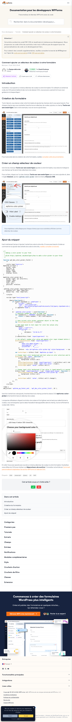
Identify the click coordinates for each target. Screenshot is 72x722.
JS (30, 475)
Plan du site (6, 700)
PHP (35, 475)
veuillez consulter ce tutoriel (49, 247)
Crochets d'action (12, 567)
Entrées (7, 547)
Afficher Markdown (44, 76)
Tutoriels (18, 32)
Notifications (9, 552)
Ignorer (68, 36)
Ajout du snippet (10, 513)
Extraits (7, 537)
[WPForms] (7, 2)
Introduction (8, 501)
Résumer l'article (10, 76)
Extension (8, 582)
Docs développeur (7, 32)
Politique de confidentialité (11, 697)
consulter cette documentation (52, 157)
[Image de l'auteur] (4, 70)
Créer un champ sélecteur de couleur (17, 509)
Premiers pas (9, 527)
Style (6, 562)
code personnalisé (20, 53)
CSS (10, 475)
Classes (7, 577)
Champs (7, 542)
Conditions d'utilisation (10, 695)
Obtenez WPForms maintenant (22, 614)
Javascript (17, 475)
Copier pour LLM (26, 76)
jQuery (25, 475)
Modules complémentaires (15, 557)
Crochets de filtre (11, 572)
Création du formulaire (12, 505)
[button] (33, 487)
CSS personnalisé (38, 53)
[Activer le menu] (68, 2)
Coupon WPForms (8, 702)
